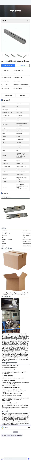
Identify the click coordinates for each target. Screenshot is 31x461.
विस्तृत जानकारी (8, 95)
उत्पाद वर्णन (22, 95)
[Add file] (2, 458)
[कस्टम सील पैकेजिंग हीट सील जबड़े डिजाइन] (15, 38)
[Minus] (29, 427)
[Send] (29, 458)
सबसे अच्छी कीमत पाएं (8, 65)
